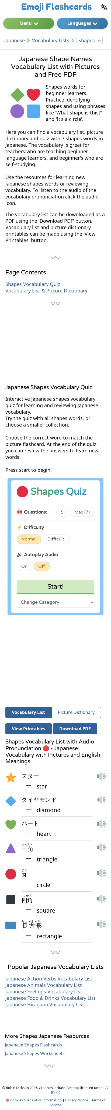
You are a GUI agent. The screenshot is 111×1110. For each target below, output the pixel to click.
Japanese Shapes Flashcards (33, 1045)
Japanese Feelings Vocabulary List (43, 991)
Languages (79, 23)
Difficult (55, 539)
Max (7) (82, 512)
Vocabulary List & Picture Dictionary (46, 290)
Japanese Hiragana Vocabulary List (44, 1004)
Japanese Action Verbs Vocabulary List (48, 978)
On (24, 566)
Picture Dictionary (76, 712)
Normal (29, 539)
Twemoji (72, 1087)
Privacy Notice (76, 1100)
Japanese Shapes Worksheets (35, 1053)
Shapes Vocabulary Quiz (32, 284)
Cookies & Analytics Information (35, 1100)
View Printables (28, 729)
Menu (25, 23)
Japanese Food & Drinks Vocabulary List (50, 998)
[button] (101, 781)
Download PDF (75, 729)
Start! (55, 587)
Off (41, 566)
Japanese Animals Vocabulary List (43, 985)
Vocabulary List (28, 712)
